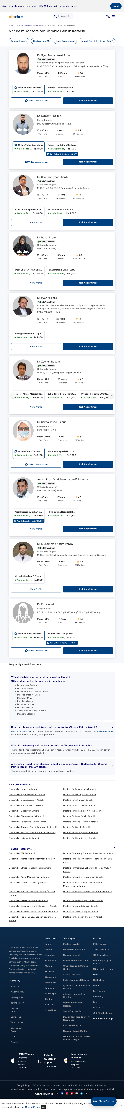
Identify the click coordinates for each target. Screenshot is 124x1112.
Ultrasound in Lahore (103, 969)
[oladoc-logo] (16, 16)
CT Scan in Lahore (102, 955)
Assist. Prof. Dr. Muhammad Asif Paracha (62, 479)
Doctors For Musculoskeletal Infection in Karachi (32, 832)
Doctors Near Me (41, 41)
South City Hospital (72, 1011)
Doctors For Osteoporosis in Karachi (80, 832)
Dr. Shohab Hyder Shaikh (52, 177)
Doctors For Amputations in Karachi (80, 906)
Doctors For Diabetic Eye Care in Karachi (83, 900)
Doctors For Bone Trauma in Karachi (80, 821)
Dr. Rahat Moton (47, 237)
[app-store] (107, 1027)
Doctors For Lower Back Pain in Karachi (28, 821)
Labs (95, 1002)
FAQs (12, 1036)
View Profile (36, 222)
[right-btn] (114, 43)
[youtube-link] (71, 1093)
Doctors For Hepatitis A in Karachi (79, 838)
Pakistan (19, 25)
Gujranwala (50, 977)
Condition (38, 25)
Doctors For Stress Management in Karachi (30, 867)
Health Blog (98, 980)
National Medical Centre (75, 1031)
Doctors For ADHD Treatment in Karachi (28, 900)
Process (14, 1042)
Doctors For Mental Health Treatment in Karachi (32, 858)
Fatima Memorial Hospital (75, 960)
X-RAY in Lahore (101, 949)
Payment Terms (14, 1010)
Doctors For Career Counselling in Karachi (29, 882)
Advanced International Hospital (74, 996)
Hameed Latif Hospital (74, 949)
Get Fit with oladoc (102, 1013)
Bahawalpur (51, 993)
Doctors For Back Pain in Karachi (79, 805)
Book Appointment (87, 100)
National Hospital (71, 955)
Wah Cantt (50, 1004)
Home (11, 25)
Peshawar (50, 971)
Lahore (48, 949)
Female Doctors (19, 41)
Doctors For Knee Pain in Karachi (79, 816)
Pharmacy (98, 996)
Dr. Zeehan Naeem (48, 361)
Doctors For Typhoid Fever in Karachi (27, 794)
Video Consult (37, 100)
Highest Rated (106, 41)
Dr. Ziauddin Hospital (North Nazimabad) (76, 1018)
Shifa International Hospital (76, 980)
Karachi (28, 25)
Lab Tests (98, 1007)
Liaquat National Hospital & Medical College (76, 1038)
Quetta (48, 999)
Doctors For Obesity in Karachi (24, 810)
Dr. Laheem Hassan (49, 116)
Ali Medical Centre (72, 974)
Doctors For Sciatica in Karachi (24, 838)
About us (14, 986)
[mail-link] (76, 1093)
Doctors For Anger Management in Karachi (29, 877)
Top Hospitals (70, 938)
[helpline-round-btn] (107, 16)
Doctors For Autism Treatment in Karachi (83, 877)
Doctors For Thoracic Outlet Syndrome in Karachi (33, 827)
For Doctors (99, 991)
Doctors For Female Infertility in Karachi (82, 810)
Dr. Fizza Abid (45, 604)
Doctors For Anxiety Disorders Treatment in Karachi (88, 853)
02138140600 (106, 731)
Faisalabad (50, 982)
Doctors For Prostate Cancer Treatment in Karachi (33, 911)
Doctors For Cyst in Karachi (76, 827)
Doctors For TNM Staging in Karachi (80, 911)
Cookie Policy (32, 1107)
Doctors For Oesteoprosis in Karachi (26, 800)
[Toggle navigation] (113, 16)
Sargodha (49, 988)
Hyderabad (50, 1010)
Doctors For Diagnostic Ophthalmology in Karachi (33, 906)
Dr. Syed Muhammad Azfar (53, 55)
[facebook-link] (62, 1093)
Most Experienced (65, 41)
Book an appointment (21, 731)
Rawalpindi (50, 960)
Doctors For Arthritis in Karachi (78, 800)
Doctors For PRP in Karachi (22, 853)
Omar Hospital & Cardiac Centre (75, 967)
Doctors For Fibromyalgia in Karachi (26, 816)
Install (116, 6)
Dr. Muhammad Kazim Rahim (55, 544)
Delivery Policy (17, 997)
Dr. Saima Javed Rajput (51, 422)
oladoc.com (55, 1089)
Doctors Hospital (71, 944)
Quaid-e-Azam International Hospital (77, 987)
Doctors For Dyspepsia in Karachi (79, 794)
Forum (96, 985)
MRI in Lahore (99, 944)
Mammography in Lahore (102, 962)
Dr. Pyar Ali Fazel (47, 298)
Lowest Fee (86, 41)
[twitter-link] (57, 1093)
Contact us (15, 1017)
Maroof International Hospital (73, 1004)
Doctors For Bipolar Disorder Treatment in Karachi (87, 891)
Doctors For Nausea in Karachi (23, 789)
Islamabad (50, 955)
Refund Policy (17, 1003)
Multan (48, 966)
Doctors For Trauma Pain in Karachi (26, 805)
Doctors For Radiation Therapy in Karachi (83, 916)
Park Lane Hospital (72, 1025)
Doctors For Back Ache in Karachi (79, 789)
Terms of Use (16, 1022)
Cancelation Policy (16, 1029)
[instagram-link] (67, 1093)
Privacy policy (17, 992)
